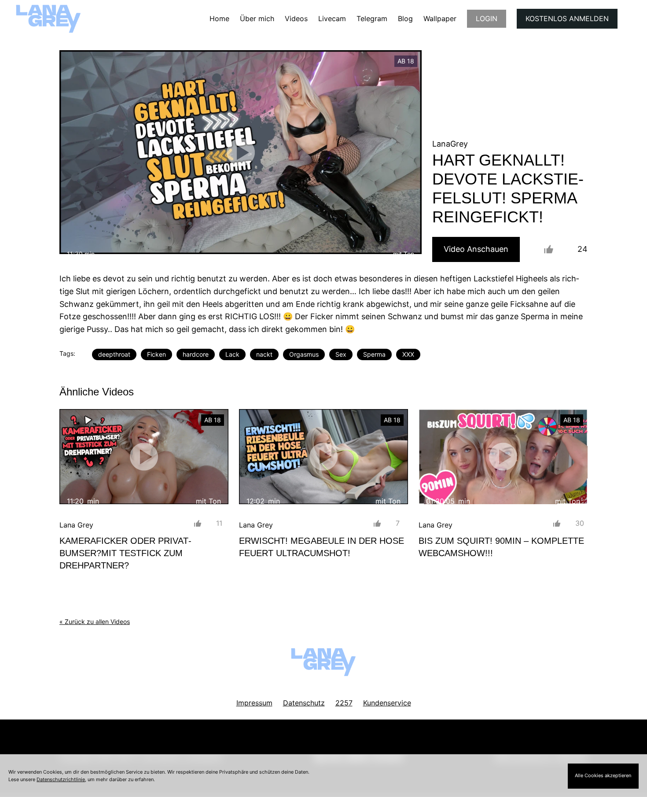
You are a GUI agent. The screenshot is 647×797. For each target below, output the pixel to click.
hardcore (196, 354)
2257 (344, 702)
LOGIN (486, 18)
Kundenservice (387, 702)
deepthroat (114, 354)
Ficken (156, 354)
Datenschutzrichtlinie (61, 779)
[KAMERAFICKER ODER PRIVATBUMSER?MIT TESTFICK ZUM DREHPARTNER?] (143, 456)
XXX (408, 354)
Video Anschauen (476, 249)
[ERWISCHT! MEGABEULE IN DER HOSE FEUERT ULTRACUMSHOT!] (323, 456)
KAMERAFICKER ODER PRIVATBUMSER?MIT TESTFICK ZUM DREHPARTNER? (125, 553)
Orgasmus (304, 354)
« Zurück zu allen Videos (94, 621)
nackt (264, 354)
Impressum (254, 702)
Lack (232, 354)
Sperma (374, 354)
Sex (340, 354)
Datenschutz (304, 702)
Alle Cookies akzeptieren (603, 775)
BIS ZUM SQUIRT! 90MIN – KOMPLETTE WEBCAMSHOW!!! (501, 547)
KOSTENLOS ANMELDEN (567, 18)
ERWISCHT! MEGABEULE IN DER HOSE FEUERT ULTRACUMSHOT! (321, 547)
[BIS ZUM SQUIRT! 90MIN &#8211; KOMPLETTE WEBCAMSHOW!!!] (503, 456)
